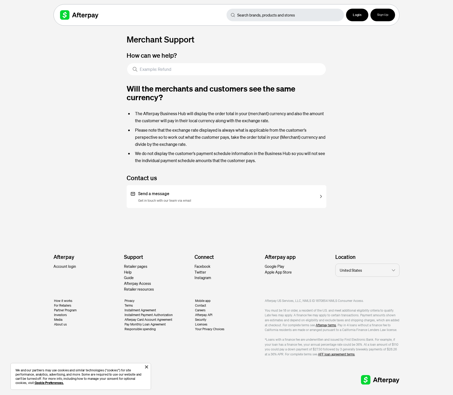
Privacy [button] (129, 301)
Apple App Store (278, 272)
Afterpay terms (326, 325)
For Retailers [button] (62, 305)
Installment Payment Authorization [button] (149, 315)
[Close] (146, 367)
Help (128, 272)
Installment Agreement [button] (140, 310)
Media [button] (58, 320)
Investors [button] (60, 315)
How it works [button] (63, 301)
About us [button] (60, 324)
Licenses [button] (201, 324)
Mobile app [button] (203, 301)
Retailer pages (135, 266)
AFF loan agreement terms (336, 354)
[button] (357, 15)
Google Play (274, 266)
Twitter (200, 272)
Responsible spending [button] (140, 329)
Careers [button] (200, 310)
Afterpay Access (137, 283)
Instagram (203, 277)
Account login (64, 266)
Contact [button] (200, 305)
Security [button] (200, 320)
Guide (129, 277)
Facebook (202, 266)
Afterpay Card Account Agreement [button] (148, 320)
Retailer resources (139, 289)
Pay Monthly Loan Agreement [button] (145, 324)
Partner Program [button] (65, 310)
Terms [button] (129, 305)
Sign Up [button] (382, 15)
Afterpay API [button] (203, 315)
